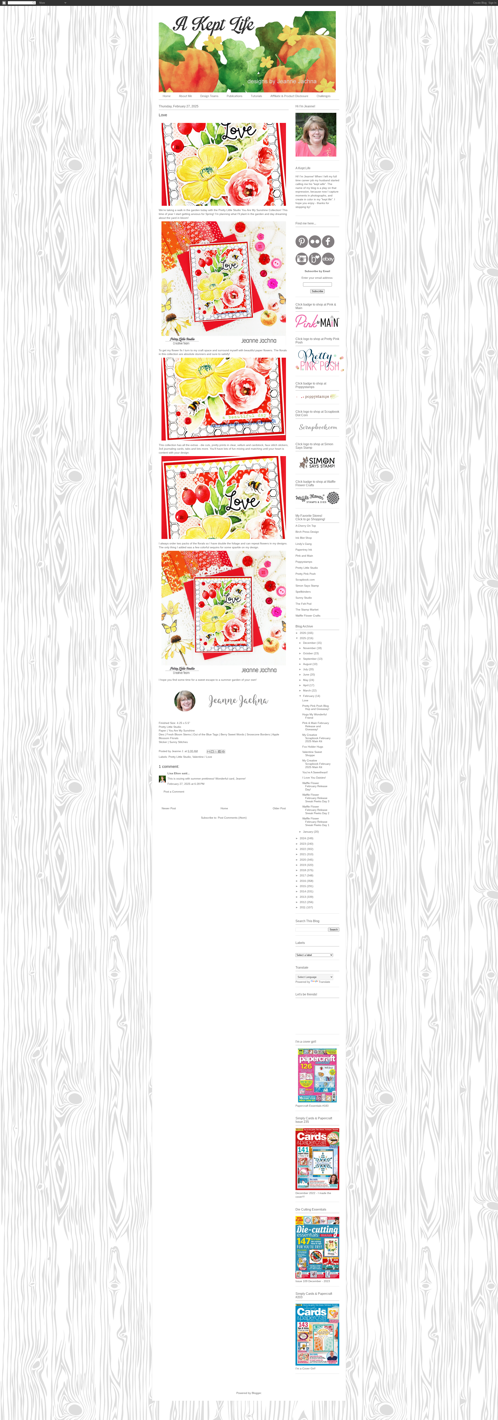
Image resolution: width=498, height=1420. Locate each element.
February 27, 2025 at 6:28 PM (185, 783)
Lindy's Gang (303, 543)
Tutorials (256, 96)
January (308, 831)
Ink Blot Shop (303, 537)
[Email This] (208, 751)
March (307, 690)
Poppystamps (303, 561)
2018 (303, 870)
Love (305, 700)
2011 (303, 907)
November (310, 648)
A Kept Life (192, 23)
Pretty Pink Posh (305, 573)
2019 (303, 864)
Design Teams (209, 96)
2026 (303, 632)
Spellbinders (303, 591)
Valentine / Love (202, 756)
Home (167, 96)
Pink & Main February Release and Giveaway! (315, 726)
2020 (303, 859)
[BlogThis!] (212, 751)
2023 (303, 843)
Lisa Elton (174, 773)
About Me (185, 96)
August (307, 664)
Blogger (256, 1393)
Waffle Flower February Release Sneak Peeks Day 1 (315, 822)
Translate (324, 981)
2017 (303, 875)
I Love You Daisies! (314, 777)
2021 (303, 854)
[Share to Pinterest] (223, 751)
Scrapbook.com (305, 579)
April (306, 685)
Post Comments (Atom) (232, 817)
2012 (303, 902)
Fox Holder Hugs (312, 746)
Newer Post (169, 808)
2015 (303, 886)
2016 (303, 880)
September (310, 658)
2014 (303, 891)
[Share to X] (216, 751)
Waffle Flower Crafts (307, 615)
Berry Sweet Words (232, 734)
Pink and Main (304, 555)
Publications (234, 96)
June (306, 674)
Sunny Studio (303, 597)
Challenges (324, 96)
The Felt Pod (303, 603)
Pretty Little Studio (170, 726)
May (306, 680)
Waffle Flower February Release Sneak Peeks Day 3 (315, 798)
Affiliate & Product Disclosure (289, 96)
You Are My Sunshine (181, 730)
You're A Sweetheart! (315, 772)
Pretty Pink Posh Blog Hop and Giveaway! (315, 707)
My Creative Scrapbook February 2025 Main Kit (316, 738)
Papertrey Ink (303, 549)
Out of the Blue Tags (206, 734)
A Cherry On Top (305, 525)
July (306, 669)
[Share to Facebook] (220, 751)
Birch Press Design (307, 531)
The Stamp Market (306, 609)
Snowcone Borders (258, 734)
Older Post (279, 808)
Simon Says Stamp (307, 585)
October (308, 653)
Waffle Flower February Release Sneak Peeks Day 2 (315, 810)
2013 (303, 896)
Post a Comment (174, 791)
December (310, 642)
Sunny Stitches (178, 742)
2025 (303, 638)
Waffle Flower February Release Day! (314, 786)
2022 (303, 849)
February (309, 695)
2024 (303, 838)
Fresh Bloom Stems (179, 734)
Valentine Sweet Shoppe (312, 753)
